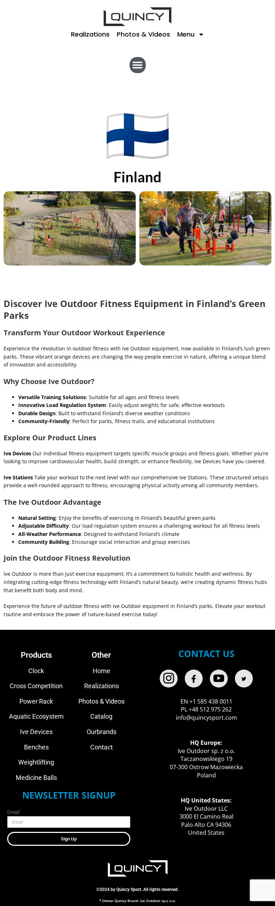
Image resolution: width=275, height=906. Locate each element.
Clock (36, 671)
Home (101, 671)
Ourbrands (101, 731)
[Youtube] (219, 678)
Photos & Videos (143, 34)
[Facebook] (194, 678)
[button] (138, 65)
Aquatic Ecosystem (36, 716)
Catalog (101, 716)
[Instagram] (169, 678)
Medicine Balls (36, 777)
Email (13, 812)
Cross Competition (36, 686)
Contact (101, 747)
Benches (36, 747)
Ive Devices (36, 731)
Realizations (90, 34)
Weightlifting (36, 762)
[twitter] (244, 678)
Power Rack (36, 701)
